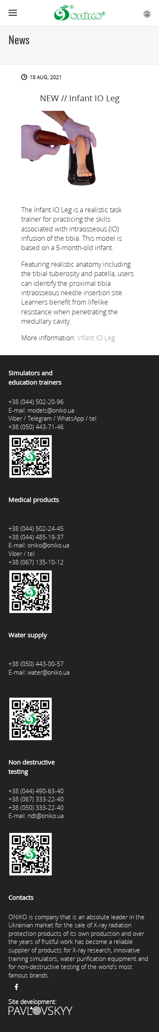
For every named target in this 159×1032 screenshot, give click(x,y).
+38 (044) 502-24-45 (36, 529)
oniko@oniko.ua (48, 545)
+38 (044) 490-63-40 (36, 791)
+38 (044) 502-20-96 (36, 402)
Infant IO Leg (96, 337)
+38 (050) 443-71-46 (36, 427)
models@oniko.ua (51, 410)
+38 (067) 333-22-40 (36, 799)
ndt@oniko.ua (46, 816)
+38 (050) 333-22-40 (36, 808)
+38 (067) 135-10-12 (36, 562)
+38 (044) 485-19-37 (36, 537)
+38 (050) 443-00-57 (36, 664)
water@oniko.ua (49, 672)
